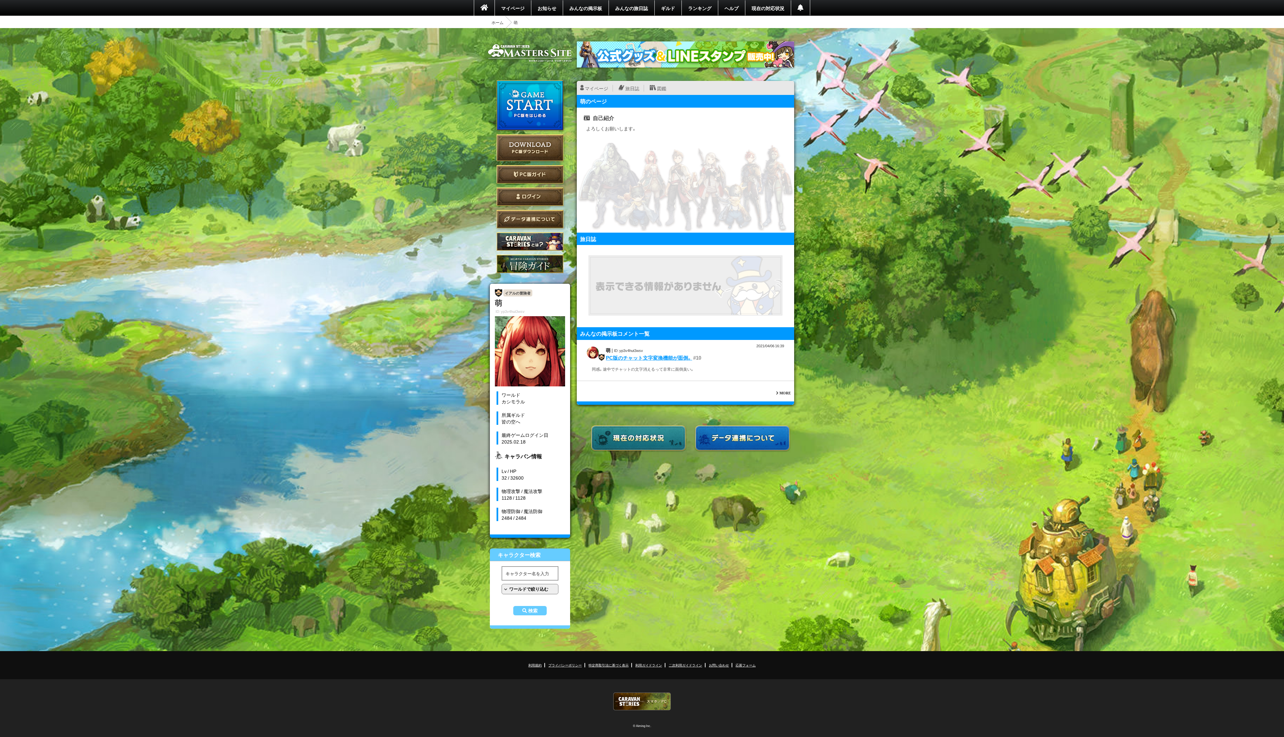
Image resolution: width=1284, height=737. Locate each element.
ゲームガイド (530, 264)
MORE (785, 393)
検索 (533, 610)
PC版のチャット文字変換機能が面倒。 (649, 357)
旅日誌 (632, 88)
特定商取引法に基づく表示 (608, 664)
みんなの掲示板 (585, 8)
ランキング (700, 8)
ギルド (668, 8)
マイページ (513, 8)
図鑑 (661, 88)
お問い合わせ (719, 664)
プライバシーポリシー (565, 664)
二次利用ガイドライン (685, 664)
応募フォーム (746, 664)
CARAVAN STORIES (642, 701)
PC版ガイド (530, 174)
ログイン (530, 197)
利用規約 (535, 664)
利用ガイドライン (648, 664)
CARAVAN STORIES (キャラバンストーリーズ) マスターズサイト (530, 53)
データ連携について (530, 219)
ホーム (498, 22)
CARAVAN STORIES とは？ (530, 241)
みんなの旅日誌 (631, 8)
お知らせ (547, 8)
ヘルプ (732, 8)
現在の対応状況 (768, 8)
